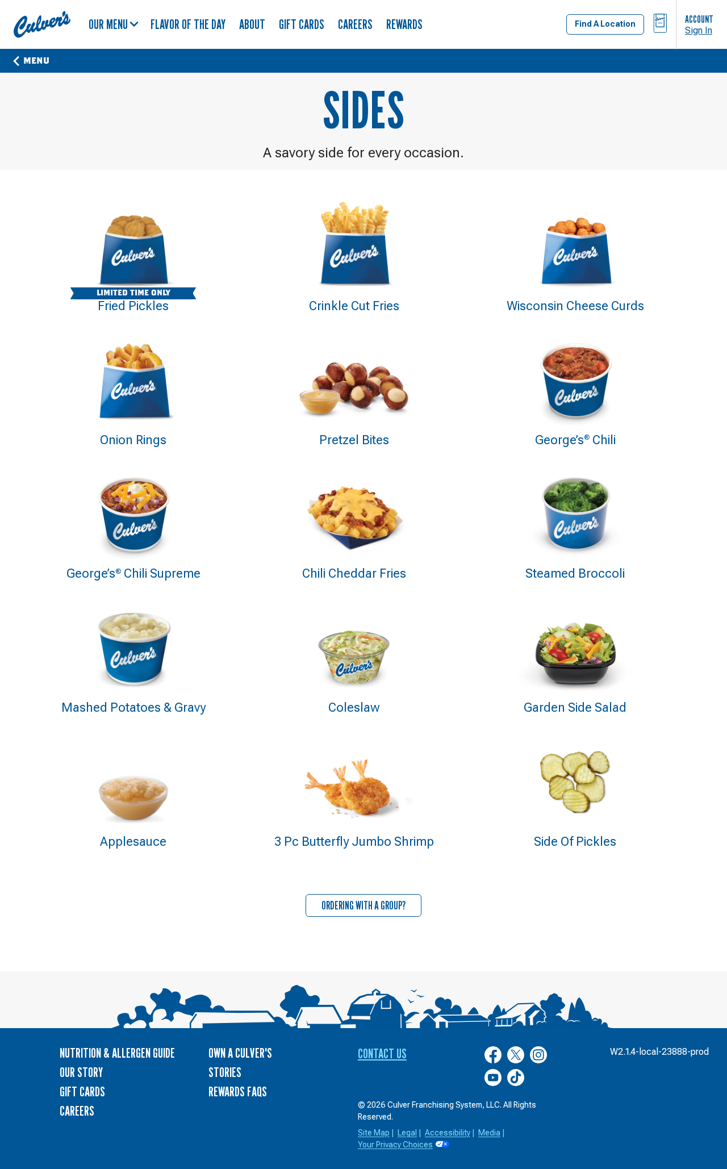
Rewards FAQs (237, 1091)
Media (489, 1132)
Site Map (374, 1132)
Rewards (404, 24)
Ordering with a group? (363, 905)
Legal (407, 1132)
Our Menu (108, 24)
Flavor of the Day (188, 24)
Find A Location (605, 23)
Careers (355, 24)
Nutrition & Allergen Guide (117, 1053)
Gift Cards (301, 24)
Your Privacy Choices (395, 1144)
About (252, 24)
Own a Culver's (240, 1053)
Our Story (81, 1072)
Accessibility (447, 1132)
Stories (224, 1072)
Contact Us (382, 1053)
